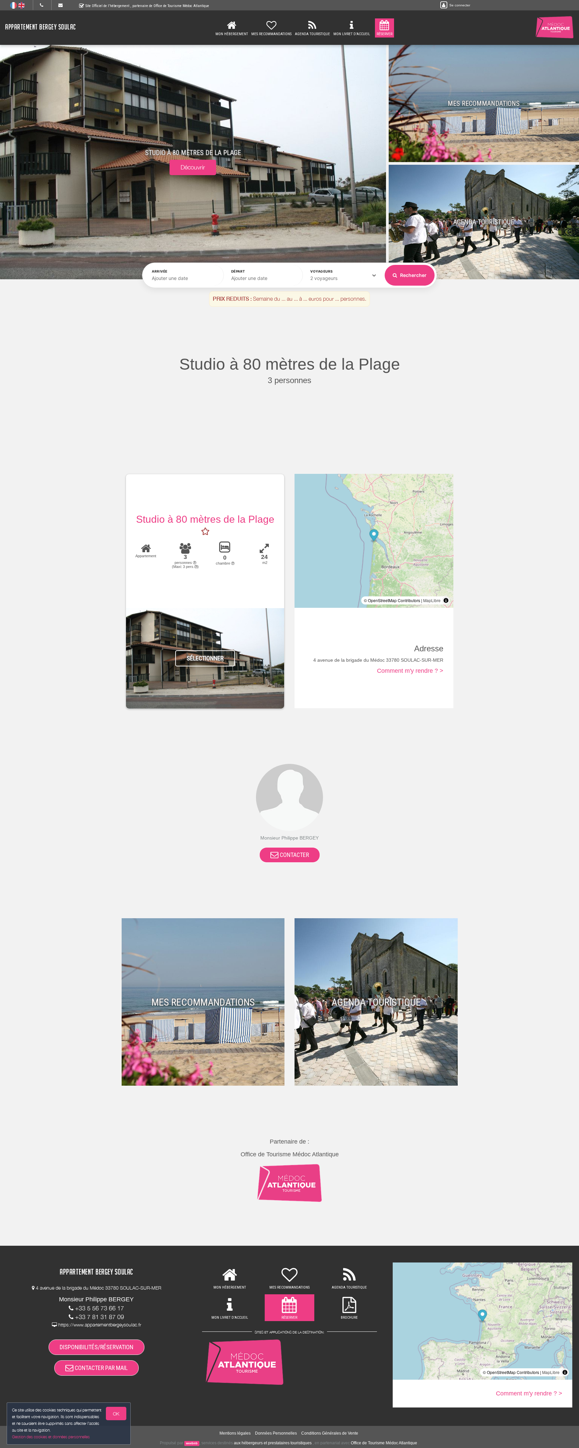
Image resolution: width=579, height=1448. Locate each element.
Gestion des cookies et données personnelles (51, 1436)
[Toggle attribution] (446, 600)
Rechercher (413, 275)
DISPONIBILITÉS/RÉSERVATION (96, 1347)
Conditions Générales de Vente (329, 1433)
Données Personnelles (276, 1433)
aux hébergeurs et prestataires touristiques (273, 1443)
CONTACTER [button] (293, 854)
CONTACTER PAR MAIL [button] (100, 1367)
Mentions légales (235, 1433)
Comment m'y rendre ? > (410, 670)
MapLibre (432, 600)
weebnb (192, 1443)
